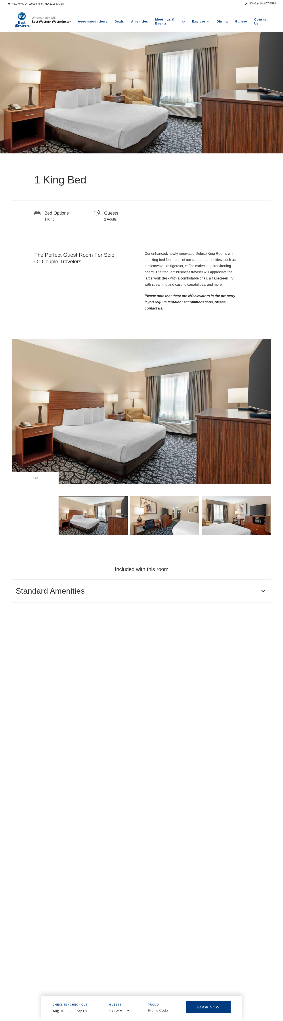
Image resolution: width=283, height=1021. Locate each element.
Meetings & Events (164, 21)
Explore (198, 21)
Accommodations (92, 21)
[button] (141, 591)
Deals (119, 21)
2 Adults (110, 219)
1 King (49, 219)
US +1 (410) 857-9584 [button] (262, 3)
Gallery (241, 21)
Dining (222, 21)
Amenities (139, 21)
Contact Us (261, 21)
